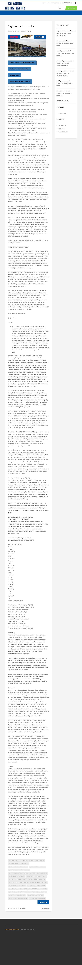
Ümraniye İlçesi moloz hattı (65, 71)
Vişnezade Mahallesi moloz (18, 898)
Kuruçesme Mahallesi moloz (19, 882)
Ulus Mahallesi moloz (36, 895)
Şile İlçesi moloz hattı (63, 91)
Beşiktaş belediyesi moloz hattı (19, 870)
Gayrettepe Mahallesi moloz (37, 876)
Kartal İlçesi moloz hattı (64, 41)
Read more (43, 902)
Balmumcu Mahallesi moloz (18, 867)
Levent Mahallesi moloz (17, 885)
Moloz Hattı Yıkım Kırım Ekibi (19, 69)
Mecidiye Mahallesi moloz (37, 885)
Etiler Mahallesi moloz (17, 876)
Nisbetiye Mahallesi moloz (38, 888)
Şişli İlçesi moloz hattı (63, 81)
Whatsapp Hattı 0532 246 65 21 (20, 81)
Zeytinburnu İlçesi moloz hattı (66, 31)
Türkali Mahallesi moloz (17, 895)
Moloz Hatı (61, 128)
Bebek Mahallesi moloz (38, 867)
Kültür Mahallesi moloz (38, 879)
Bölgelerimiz (21, 908)
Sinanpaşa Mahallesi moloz (38, 892)
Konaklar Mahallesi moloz (18, 879)
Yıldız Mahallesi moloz (38, 898)
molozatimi (27, 31)
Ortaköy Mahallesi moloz (18, 892)
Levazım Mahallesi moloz (39, 882)
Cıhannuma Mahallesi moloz (19, 873)
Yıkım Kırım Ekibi (63, 132)
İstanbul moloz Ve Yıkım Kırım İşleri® (22, 63)
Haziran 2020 (62, 114)
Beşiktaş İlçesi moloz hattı (22, 26)
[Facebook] (75, 3)
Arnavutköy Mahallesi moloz (19, 863)
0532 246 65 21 (67, 3)
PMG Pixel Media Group (12, 929)
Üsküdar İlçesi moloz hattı (64, 61)
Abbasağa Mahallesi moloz (18, 860)
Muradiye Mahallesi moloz (18, 888)
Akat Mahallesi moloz (37, 860)
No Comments (45, 908)
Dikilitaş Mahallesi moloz (39, 873)
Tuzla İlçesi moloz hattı (63, 51)
